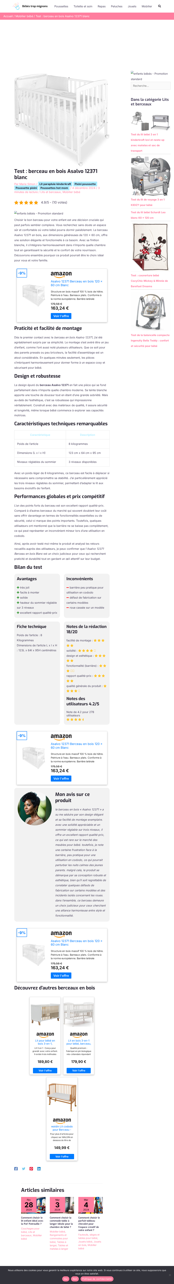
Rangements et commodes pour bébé (59, 1238)
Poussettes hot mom (54, 188)
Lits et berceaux (50, 192)
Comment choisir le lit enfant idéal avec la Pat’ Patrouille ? (32, 1221)
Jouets (132, 6)
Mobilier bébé (71, 192)
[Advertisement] (87, 45)
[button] (159, 6)
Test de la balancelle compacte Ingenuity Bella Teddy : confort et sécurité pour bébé (150, 340)
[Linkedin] (39, 1168)
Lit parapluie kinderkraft (55, 184)
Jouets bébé (85, 1241)
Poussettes (61, 6)
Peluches (116, 6)
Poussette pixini (26, 188)
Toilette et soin (83, 6)
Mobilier (147, 6)
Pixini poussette (85, 184)
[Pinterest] (31, 1168)
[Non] (169, 1275)
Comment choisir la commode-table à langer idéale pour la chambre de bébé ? (61, 1222)
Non (75, 1279)
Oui (66, 1279)
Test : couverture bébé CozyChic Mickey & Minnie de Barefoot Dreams (149, 281)
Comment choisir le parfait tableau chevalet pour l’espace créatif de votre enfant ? (89, 1224)
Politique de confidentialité (97, 1279)
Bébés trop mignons (35, 6)
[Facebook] (16, 1168)
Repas (102, 6)
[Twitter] (23, 1168)
